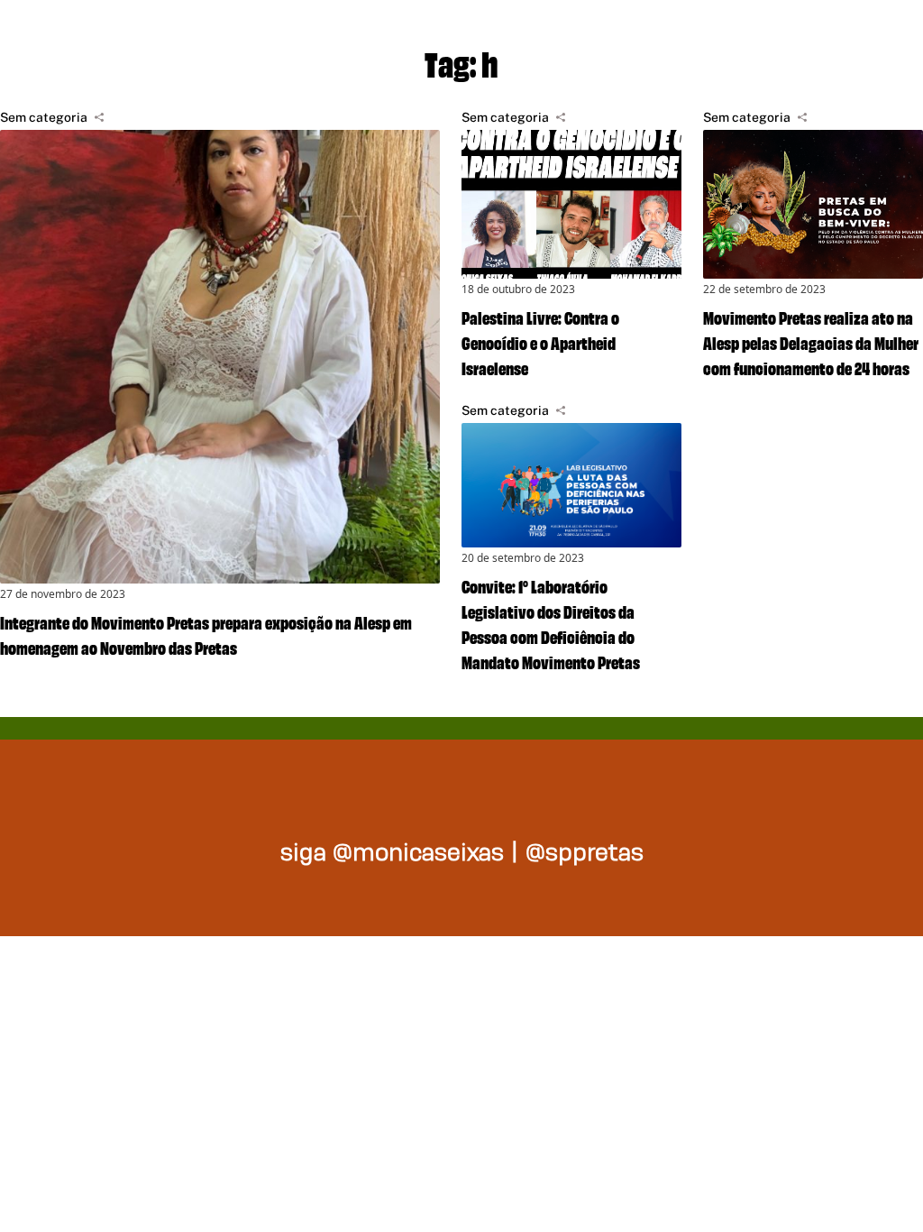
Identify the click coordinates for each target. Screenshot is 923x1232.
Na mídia (845, 36)
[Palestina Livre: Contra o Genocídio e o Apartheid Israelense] (571, 204)
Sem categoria (43, 117)
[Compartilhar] (99, 117)
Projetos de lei (445, 36)
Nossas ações (662, 36)
